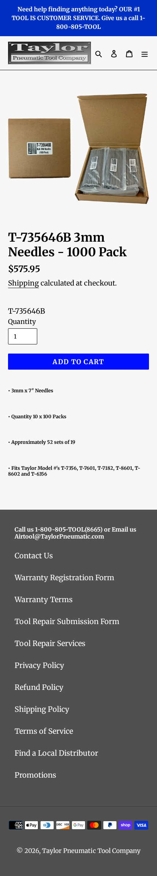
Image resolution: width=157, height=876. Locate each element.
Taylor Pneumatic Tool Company (91, 851)
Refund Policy (39, 687)
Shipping (23, 283)
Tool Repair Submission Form (67, 621)
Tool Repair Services (50, 643)
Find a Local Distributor (56, 753)
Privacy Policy (39, 665)
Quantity (22, 321)
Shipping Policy (42, 709)
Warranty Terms (44, 599)
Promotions (35, 774)
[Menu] (144, 53)
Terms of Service (44, 731)
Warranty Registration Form (64, 577)
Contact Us (34, 555)
